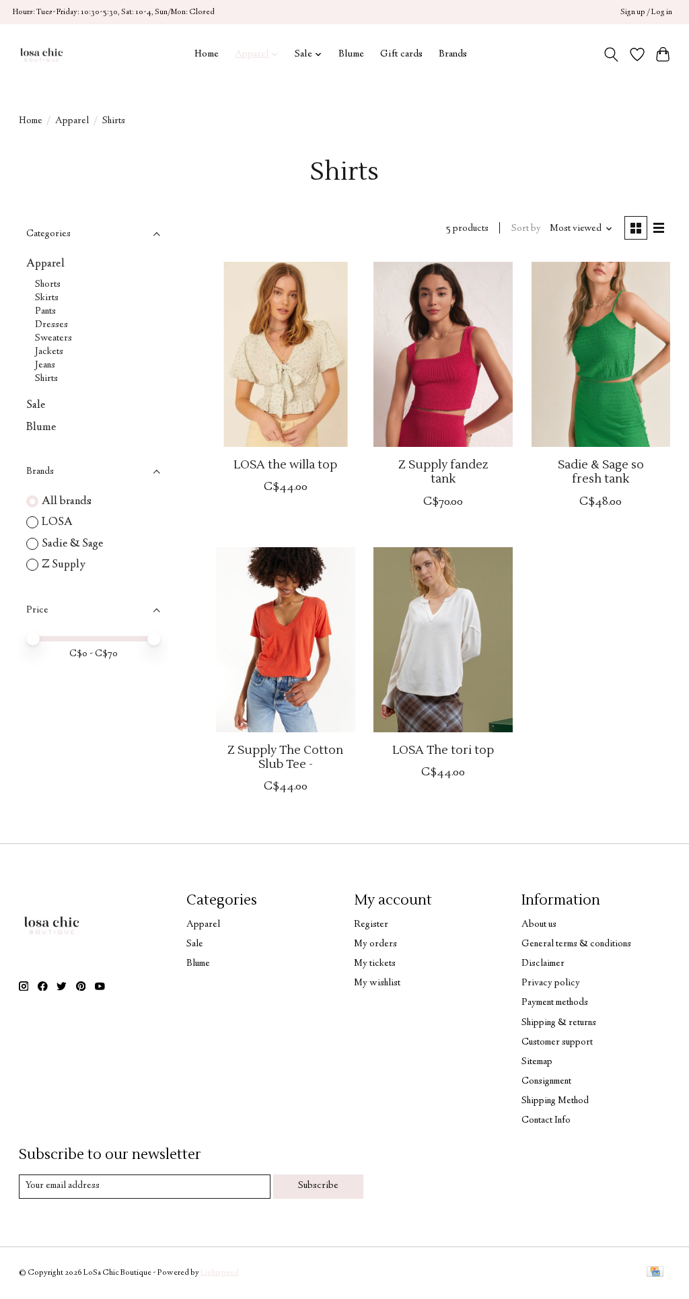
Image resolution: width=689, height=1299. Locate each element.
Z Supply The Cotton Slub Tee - (285, 757)
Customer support (557, 1042)
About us (538, 925)
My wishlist (377, 983)
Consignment (546, 1081)
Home (206, 54)
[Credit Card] (655, 1273)
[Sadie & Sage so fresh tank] (601, 354)
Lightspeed (220, 1273)
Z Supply (63, 565)
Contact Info (546, 1120)
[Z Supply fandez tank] (443, 354)
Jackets (49, 352)
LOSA (57, 522)
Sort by (526, 229)
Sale (36, 405)
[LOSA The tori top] (443, 639)
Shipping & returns (558, 1023)
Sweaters (53, 338)
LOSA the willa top (285, 464)
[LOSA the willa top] (285, 354)
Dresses (51, 325)
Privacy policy (550, 983)
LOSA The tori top (443, 750)
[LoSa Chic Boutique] (41, 54)
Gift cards (401, 54)
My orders (375, 944)
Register (371, 925)
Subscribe (318, 1186)
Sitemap (536, 1062)
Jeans (45, 365)
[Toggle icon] (610, 54)
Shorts (48, 284)
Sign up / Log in (646, 12)
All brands (67, 501)
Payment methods (554, 1003)
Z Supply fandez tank (443, 472)
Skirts (47, 298)
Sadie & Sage (73, 544)
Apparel (72, 121)
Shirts (46, 379)
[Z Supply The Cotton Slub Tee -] (285, 639)
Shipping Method (555, 1101)
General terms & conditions (576, 944)
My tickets (375, 964)
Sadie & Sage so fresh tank (601, 472)
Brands (453, 54)
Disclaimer (543, 964)
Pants (45, 311)
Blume (351, 54)
